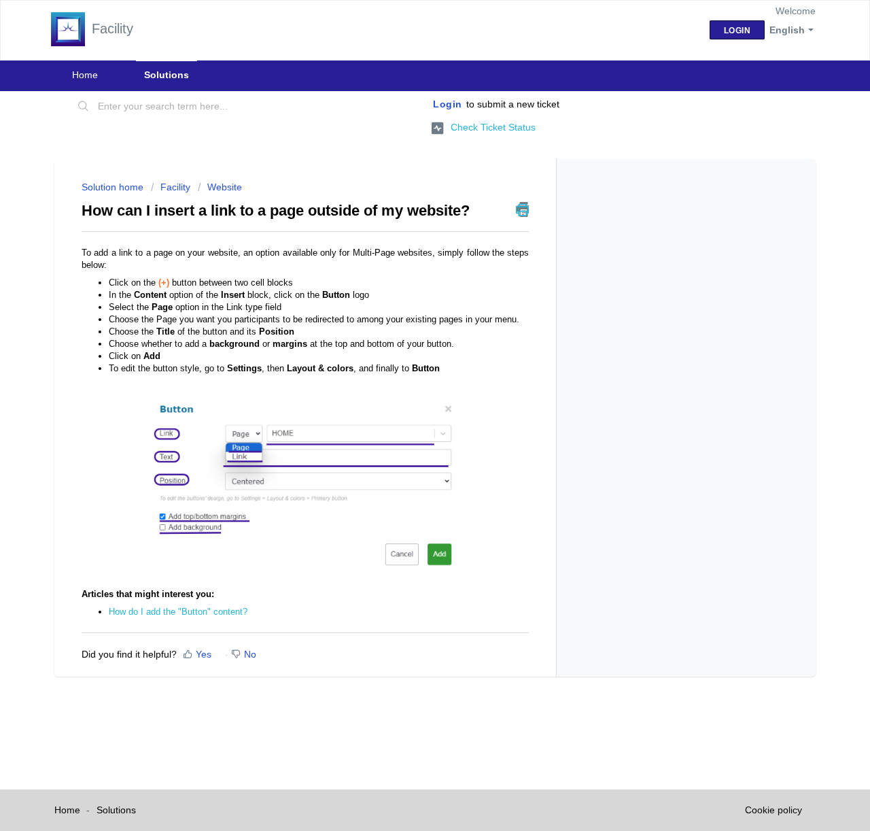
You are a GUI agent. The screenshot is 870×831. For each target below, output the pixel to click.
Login (447, 104)
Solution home (114, 187)
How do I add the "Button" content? (178, 612)
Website (224, 187)
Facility (175, 187)
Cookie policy (773, 809)
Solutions (166, 74)
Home (85, 74)
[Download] (410, 238)
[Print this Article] (522, 209)
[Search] (83, 106)
